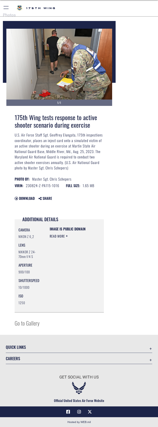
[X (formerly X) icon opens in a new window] (90, 412)
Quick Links (16, 347)
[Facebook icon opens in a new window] (68, 412)
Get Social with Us (79, 377)
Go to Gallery (27, 323)
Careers (13, 358)
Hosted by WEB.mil (79, 422)
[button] (6, 8)
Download (26, 198)
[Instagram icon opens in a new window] (79, 412)
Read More (58, 236)
